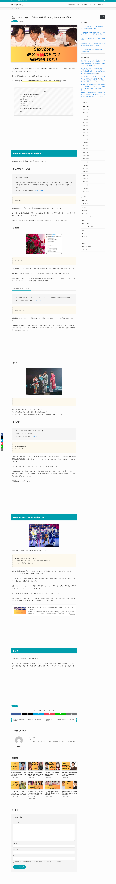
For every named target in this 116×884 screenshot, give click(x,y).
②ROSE (25, 99)
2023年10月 (86, 158)
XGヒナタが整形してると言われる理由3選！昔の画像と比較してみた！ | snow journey (93, 80)
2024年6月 (85, 132)
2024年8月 (85, 126)
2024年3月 (85, 142)
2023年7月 (85, 168)
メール (15, 849)
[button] (16, 714)
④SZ (24, 103)
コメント (16, 822)
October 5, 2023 (38, 190)
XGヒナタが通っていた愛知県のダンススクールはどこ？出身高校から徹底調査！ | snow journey (93, 71)
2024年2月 (85, 145)
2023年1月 (85, 188)
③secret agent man (28, 101)
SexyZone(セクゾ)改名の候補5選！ (30, 94)
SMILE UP (85, 203)
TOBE (84, 207)
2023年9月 (85, 162)
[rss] (102, 1)
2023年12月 (86, 152)
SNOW (19, 746)
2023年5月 (85, 175)
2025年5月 (85, 116)
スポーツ (85, 233)
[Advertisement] (44, 132)
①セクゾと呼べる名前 (29, 97)
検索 (102, 17)
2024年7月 (85, 129)
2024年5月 (85, 135)
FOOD (85, 200)
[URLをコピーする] (71, 714)
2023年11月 (86, 155)
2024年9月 (85, 122)
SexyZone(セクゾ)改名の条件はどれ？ (31, 108)
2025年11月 (86, 106)
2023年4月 (85, 178)
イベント (85, 213)
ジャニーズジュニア (88, 226)
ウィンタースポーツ (88, 217)
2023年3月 (85, 181)
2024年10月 (86, 119)
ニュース (85, 240)
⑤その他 (25, 105)
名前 (15, 843)
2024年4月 (85, 139)
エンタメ (85, 220)
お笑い (85, 210)
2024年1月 (85, 149)
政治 (84, 243)
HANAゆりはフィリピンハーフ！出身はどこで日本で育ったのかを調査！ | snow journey (93, 88)
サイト (14, 855)
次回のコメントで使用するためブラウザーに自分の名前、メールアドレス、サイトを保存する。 (38, 861)
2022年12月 (86, 191)
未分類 (85, 249)
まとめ (22, 111)
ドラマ (85, 236)
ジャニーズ (15, 21)
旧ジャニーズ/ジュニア (89, 246)
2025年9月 (85, 112)
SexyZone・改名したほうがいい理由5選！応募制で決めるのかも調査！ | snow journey (50, 608)
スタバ (85, 230)
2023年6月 (85, 171)
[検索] (104, 1)
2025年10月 (86, 109)
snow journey (17, 5)
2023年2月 (85, 185)
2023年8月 (85, 165)
